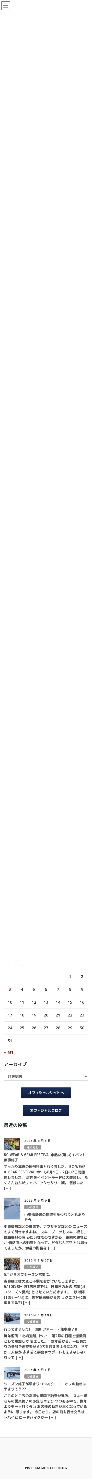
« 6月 (8, 1052)
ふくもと (32, 1147)
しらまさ (32, 1207)
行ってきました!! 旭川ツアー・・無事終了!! (40, 1329)
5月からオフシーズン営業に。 (28, 1274)
